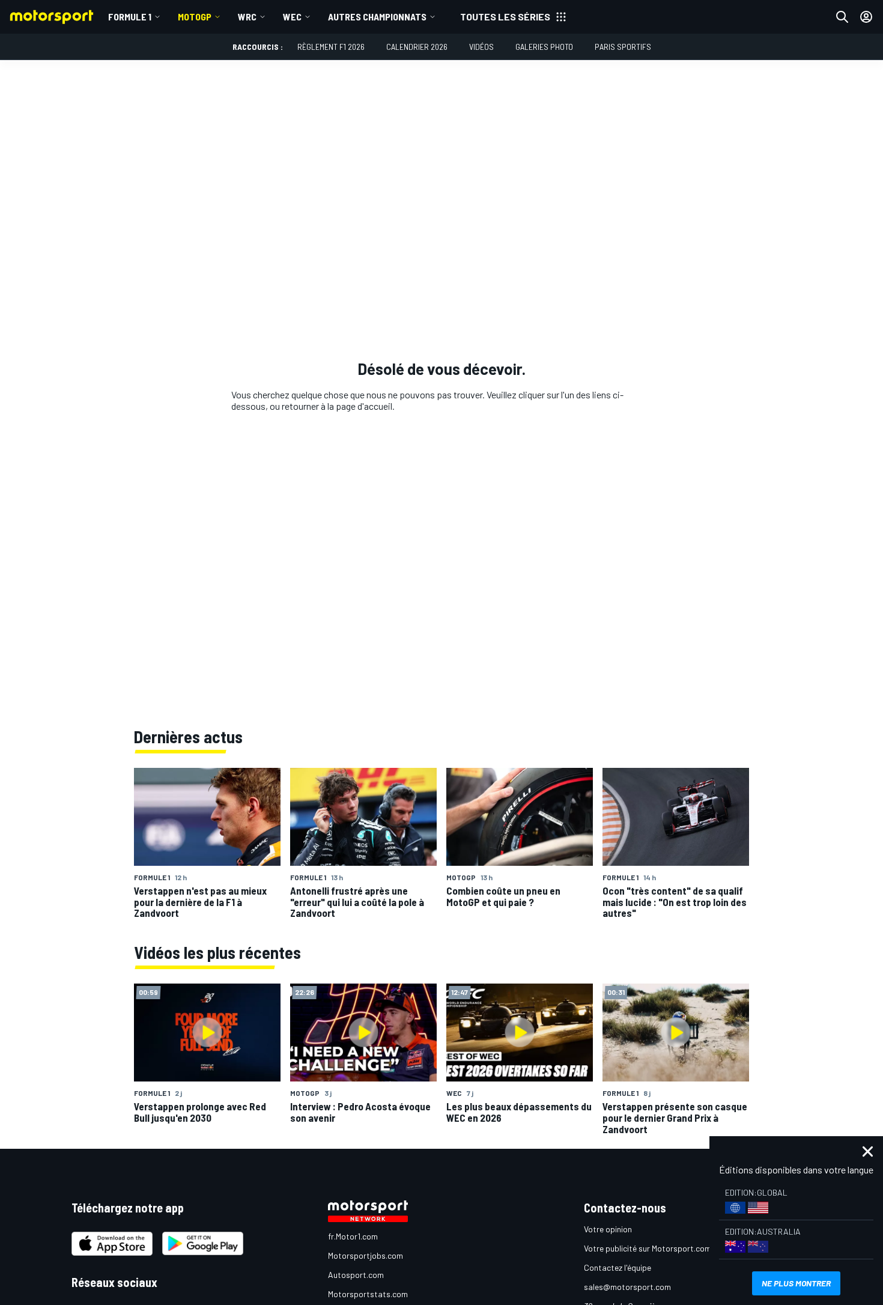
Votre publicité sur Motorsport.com (647, 1248)
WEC (292, 16)
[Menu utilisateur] (866, 17)
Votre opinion (608, 1229)
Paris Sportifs (623, 46)
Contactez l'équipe (617, 1267)
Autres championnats (377, 16)
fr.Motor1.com (353, 1236)
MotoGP (194, 16)
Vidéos (481, 46)
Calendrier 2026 (417, 46)
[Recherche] (842, 17)
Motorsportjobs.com (365, 1255)
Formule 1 (129, 16)
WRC (247, 16)
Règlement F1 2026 (331, 46)
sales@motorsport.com (627, 1287)
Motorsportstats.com (368, 1294)
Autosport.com (356, 1275)
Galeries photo (544, 46)
